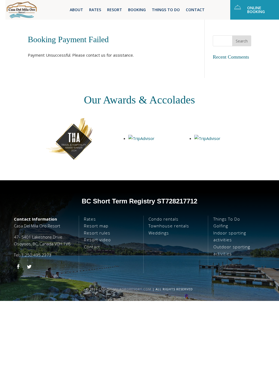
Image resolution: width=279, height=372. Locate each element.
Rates (95, 10)
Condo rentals (163, 219)
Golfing (220, 225)
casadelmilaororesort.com (125, 289)
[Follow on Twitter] (29, 266)
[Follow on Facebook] (18, 266)
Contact (195, 10)
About (76, 10)
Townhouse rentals (168, 225)
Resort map (96, 225)
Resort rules (97, 233)
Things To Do (166, 10)
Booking (137, 10)
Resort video (97, 239)
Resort (114, 10)
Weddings (158, 233)
